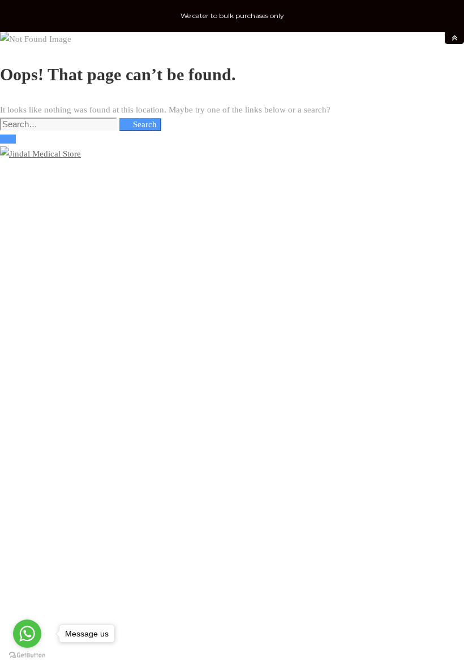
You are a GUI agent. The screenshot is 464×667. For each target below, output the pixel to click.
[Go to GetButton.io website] (27, 655)
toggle (454, 38)
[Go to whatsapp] (27, 634)
